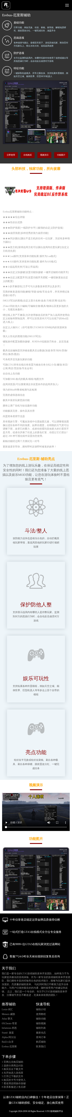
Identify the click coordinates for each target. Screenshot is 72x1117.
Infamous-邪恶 (9, 1028)
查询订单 (41, 1037)
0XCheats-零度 (9, 1023)
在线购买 (27, 155)
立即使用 (11, 155)
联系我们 (41, 1046)
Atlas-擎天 (7, 1018)
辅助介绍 (41, 1009)
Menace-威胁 (8, 1014)
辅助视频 (41, 1023)
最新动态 (41, 1032)
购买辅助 (41, 1042)
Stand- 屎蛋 (8, 1032)
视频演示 (44, 155)
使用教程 (41, 1014)
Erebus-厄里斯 (9, 1046)
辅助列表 (41, 1028)
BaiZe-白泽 (7, 1042)
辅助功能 (41, 1018)
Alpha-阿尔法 (9, 1037)
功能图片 (61, 155)
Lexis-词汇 (7, 1009)
